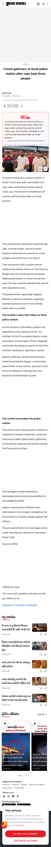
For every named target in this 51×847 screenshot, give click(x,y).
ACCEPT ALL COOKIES (25, 833)
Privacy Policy (19, 788)
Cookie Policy (7, 788)
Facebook (31, 605)
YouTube (20, 605)
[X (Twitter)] (17, 796)
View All (40, 714)
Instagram (7, 605)
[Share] (22, 106)
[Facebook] (4, 796)
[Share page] (43, 4)
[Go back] (3, 4)
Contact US (15, 784)
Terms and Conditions (37, 784)
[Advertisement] (25, 35)
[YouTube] (13, 796)
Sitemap (24, 784)
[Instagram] (8, 796)
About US (5, 784)
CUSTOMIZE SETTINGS (25, 840)
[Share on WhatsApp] (38, 4)
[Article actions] (48, 4)
